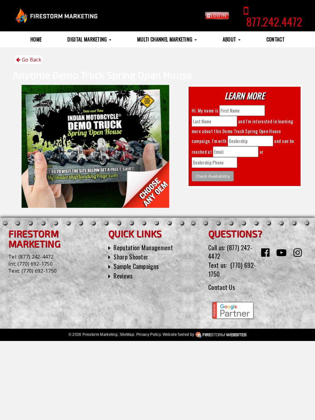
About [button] (230, 39)
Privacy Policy (148, 334)
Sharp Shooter (131, 256)
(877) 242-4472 (36, 256)
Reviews (123, 275)
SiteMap (127, 334)
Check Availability (213, 176)
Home (36, 39)
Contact (275, 39)
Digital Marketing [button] (87, 39)
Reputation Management (143, 247)
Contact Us (221, 287)
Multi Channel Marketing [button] (165, 39)
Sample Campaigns (136, 266)
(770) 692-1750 (35, 263)
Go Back (30, 59)
